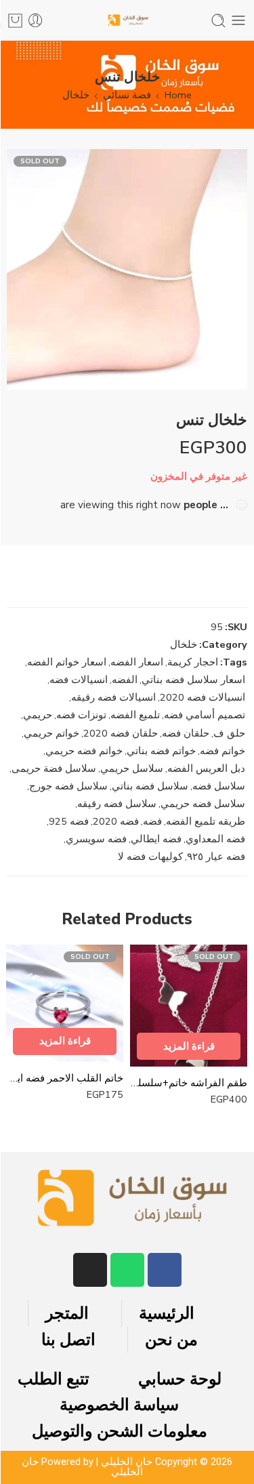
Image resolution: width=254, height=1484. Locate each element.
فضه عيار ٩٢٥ (216, 856)
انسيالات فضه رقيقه (113, 697)
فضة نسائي (127, 95)
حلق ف (229, 733)
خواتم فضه (222, 751)
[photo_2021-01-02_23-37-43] (127, 269)
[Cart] (15, 20)
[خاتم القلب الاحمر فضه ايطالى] (64, 1003)
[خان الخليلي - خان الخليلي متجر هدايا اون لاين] (127, 20)
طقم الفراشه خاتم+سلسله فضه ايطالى (188, 1083)
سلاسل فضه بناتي (150, 786)
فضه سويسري (96, 839)
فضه (152, 821)
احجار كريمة (192, 662)
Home (178, 95)
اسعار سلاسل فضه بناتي (193, 679)
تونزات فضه (81, 715)
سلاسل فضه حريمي (203, 803)
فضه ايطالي (156, 839)
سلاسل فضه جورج (68, 786)
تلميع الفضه (135, 715)
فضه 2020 (116, 821)
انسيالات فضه (78, 679)
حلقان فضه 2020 (120, 733)
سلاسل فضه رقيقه (116, 803)
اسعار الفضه (136, 662)
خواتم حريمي (51, 733)
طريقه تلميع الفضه (205, 821)
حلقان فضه (185, 733)
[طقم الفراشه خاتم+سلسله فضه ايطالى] (188, 1006)
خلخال (75, 95)
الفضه (124, 679)
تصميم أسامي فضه (204, 715)
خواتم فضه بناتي (161, 751)
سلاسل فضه (218, 786)
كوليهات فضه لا (150, 856)
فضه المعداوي (215, 839)
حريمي (37, 715)
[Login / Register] (35, 20)
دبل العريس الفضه (206, 768)
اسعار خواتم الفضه (66, 662)
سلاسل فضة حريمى (54, 768)
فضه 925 (69, 821)
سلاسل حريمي (131, 768)
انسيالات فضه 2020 (202, 697)
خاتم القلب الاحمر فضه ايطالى (64, 1078)
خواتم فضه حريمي (84, 751)
